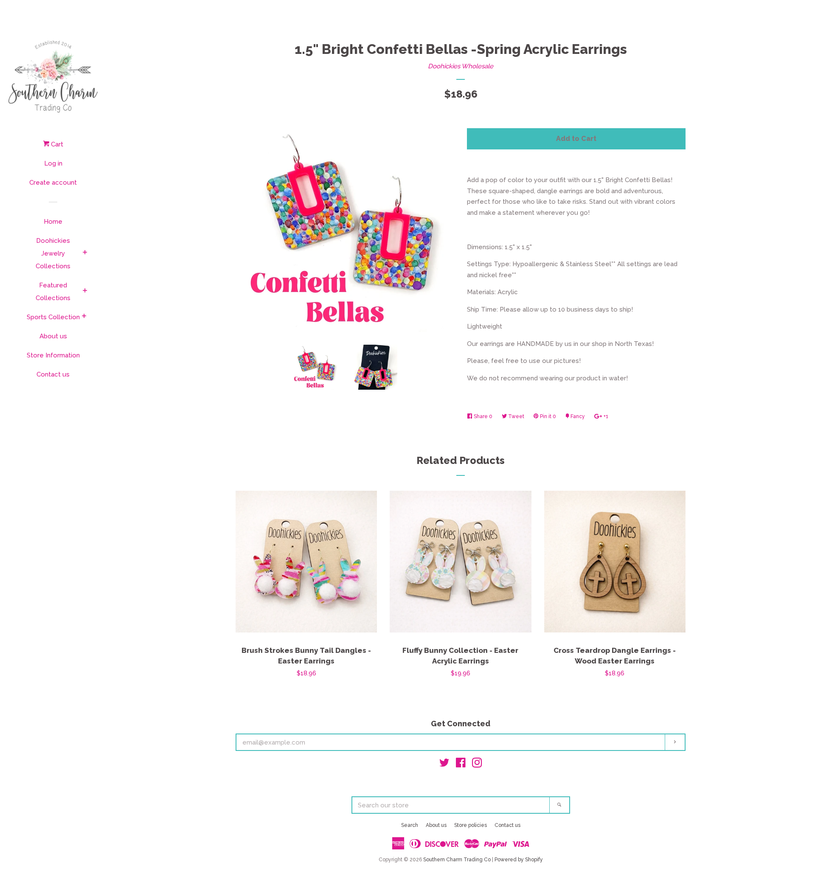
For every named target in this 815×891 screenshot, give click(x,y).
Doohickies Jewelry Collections (53, 253)
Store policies (470, 825)
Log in (53, 163)
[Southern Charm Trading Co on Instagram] (477, 764)
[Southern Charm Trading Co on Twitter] (444, 764)
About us (53, 336)
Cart (56, 144)
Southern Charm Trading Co (457, 860)
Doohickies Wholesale (460, 66)
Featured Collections (53, 291)
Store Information (53, 355)
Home (53, 221)
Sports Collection (53, 317)
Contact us (53, 374)
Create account (53, 182)
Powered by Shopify (519, 860)
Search (409, 825)
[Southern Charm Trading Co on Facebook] (460, 764)
